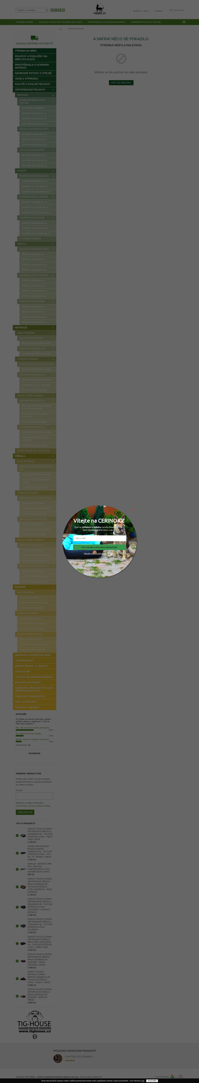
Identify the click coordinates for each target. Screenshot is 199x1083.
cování (98, 553)
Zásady (87, 553)
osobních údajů (108, 553)
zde (142, 1081)
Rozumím (152, 1081)
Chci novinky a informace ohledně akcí (99, 547)
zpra (93, 553)
